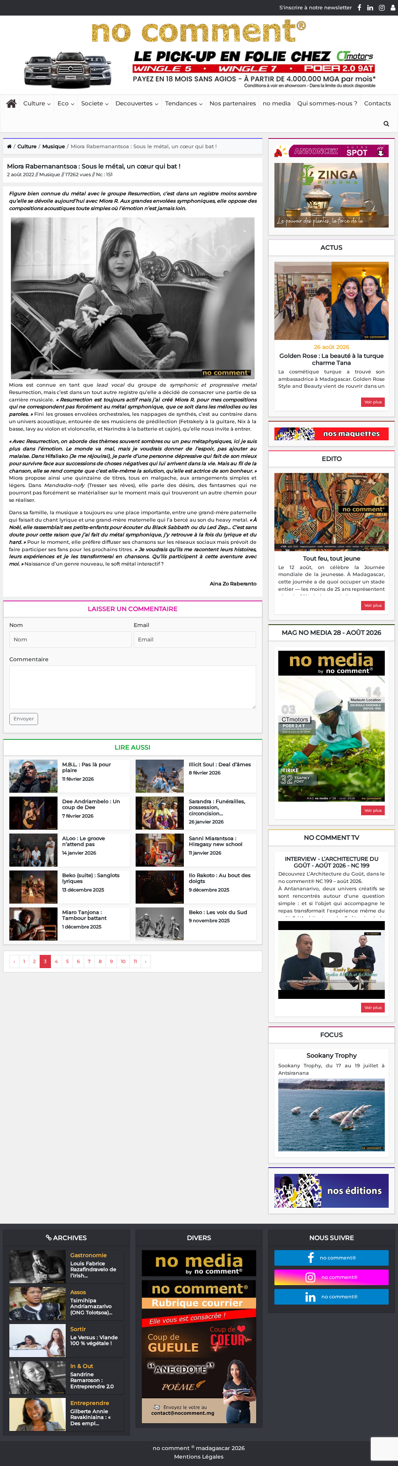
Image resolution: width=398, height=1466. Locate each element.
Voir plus (373, 402)
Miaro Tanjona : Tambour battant (84, 915)
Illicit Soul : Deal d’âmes (220, 764)
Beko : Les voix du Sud (218, 912)
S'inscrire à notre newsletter (315, 7)
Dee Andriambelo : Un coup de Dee (91, 804)
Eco (63, 103)
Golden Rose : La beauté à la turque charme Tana (331, 359)
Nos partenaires (232, 103)
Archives (69, 1238)
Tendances (181, 103)
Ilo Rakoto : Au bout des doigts (220, 878)
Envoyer (24, 719)
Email (141, 625)
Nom (16, 625)
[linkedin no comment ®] (370, 7)
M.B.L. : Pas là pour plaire (86, 767)
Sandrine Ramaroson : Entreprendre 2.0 (92, 1380)
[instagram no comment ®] (382, 7)
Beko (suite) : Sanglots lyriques (91, 878)
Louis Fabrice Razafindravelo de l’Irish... (93, 1269)
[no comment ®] (393, 7)
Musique (53, 146)
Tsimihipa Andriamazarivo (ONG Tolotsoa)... (91, 1306)
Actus (331, 247)
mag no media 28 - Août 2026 (331, 632)
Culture (34, 103)
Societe (92, 103)
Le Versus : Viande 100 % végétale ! (94, 1340)
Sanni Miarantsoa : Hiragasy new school (216, 841)
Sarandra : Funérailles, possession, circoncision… (217, 807)
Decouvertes (134, 103)
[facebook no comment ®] (359, 7)
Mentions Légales (198, 1456)
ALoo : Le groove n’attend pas (83, 841)
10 (123, 961)
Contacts (377, 103)
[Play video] (331, 960)
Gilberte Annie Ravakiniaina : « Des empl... (90, 1417)
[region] (331, 380)
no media (277, 103)
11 (135, 961)
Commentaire (29, 659)
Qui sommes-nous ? (327, 103)
